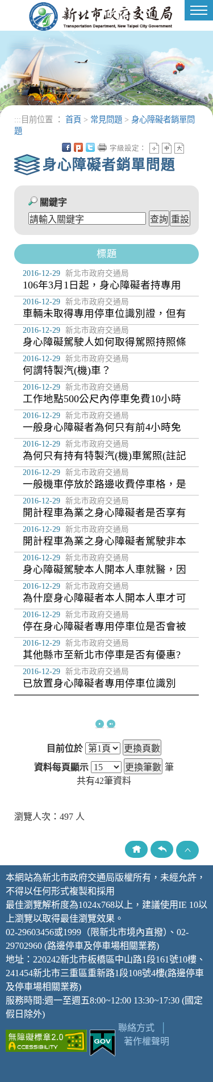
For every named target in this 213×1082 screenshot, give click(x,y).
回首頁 (136, 849)
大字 (179, 148)
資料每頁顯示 (61, 767)
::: (17, 119)
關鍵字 (53, 202)
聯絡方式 (136, 1028)
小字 (154, 148)
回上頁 (162, 849)
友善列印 (102, 147)
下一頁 (99, 724)
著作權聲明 (146, 1041)
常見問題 (106, 119)
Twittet (90, 147)
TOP (187, 850)
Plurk (78, 147)
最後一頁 (111, 724)
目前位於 (65, 749)
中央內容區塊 (191, 147)
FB (66, 147)
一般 (167, 148)
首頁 (73, 119)
